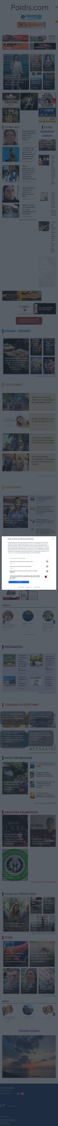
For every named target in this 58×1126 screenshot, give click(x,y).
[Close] (53, 539)
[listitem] (29, 558)
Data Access (29, 587)
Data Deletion (21, 587)
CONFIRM (18, 582)
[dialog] (29, 563)
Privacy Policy (37, 587)
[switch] (46, 561)
